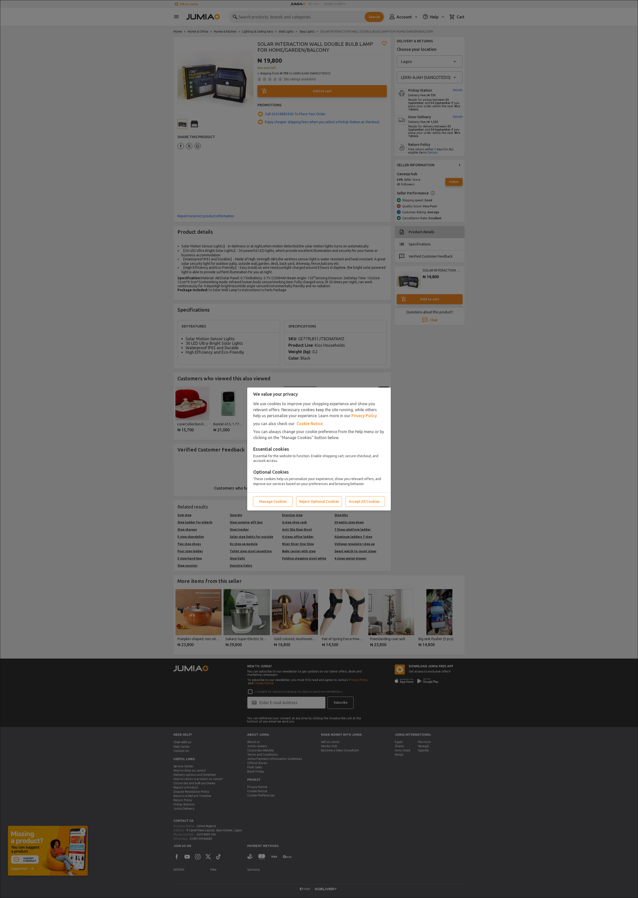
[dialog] (319, 449)
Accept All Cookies (364, 502)
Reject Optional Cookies (319, 502)
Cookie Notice (310, 423)
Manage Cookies (273, 502)
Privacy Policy (364, 415)
